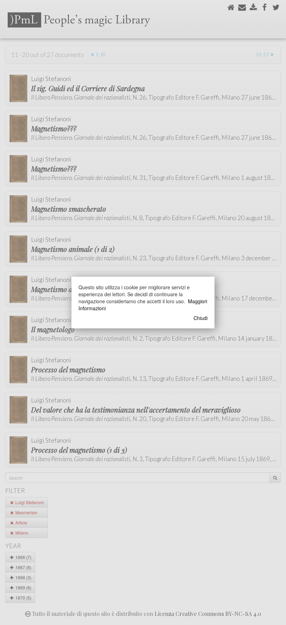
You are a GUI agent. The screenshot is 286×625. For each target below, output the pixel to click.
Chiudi (201, 317)
